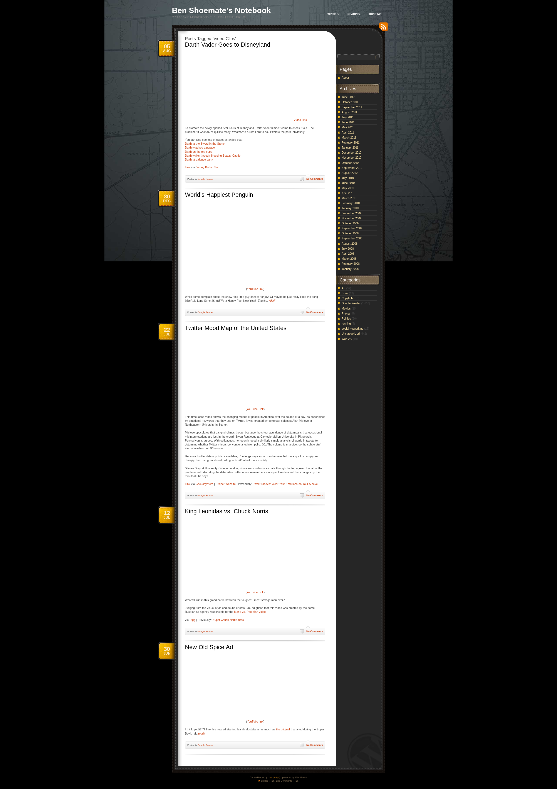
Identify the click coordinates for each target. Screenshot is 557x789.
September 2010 (352, 167)
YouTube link (255, 289)
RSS (382, 28)
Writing (333, 14)
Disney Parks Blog (207, 167)
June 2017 (348, 97)
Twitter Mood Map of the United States (236, 328)
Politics (346, 318)
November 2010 (351, 157)
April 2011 (348, 132)
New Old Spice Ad (209, 647)
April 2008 (348, 253)
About (345, 77)
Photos (346, 313)
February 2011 (350, 142)
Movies (346, 308)
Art (343, 288)
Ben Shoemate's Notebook (221, 10)
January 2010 (350, 208)
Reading (353, 14)
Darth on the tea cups (198, 151)
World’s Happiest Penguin (219, 194)
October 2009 (350, 223)
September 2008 (352, 238)
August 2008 (349, 243)
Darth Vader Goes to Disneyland (227, 44)
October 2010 (350, 162)
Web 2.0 (347, 338)
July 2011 (348, 117)
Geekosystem (204, 484)
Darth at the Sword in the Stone (205, 143)
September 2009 (352, 228)
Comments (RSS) (290, 780)
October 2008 (350, 233)
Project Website (226, 484)
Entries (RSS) (268, 780)
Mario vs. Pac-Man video (250, 611)
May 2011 (348, 127)
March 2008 (349, 258)
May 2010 (348, 188)
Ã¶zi (272, 300)
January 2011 (350, 147)
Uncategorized (351, 333)
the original (283, 729)
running (346, 323)
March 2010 (349, 198)
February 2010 (351, 203)
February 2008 (351, 263)
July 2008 (348, 248)
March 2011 (349, 137)
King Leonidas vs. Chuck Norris (226, 511)
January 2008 (350, 269)
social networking (352, 328)
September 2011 (352, 107)
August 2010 (349, 172)
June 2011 (348, 122)
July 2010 (348, 177)
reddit (201, 733)
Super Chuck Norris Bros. (229, 619)
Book (345, 293)
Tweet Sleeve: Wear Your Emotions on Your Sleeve (285, 484)
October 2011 (350, 102)
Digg (192, 619)
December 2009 (351, 213)
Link (187, 167)
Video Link (300, 120)
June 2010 (348, 183)
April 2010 (348, 193)
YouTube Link (255, 409)
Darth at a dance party (199, 159)
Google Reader (205, 179)
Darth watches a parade (200, 147)
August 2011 (349, 112)
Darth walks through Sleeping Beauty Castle (212, 155)
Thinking (375, 14)
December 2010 (351, 152)
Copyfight (348, 298)
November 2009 (351, 218)
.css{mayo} (274, 777)
